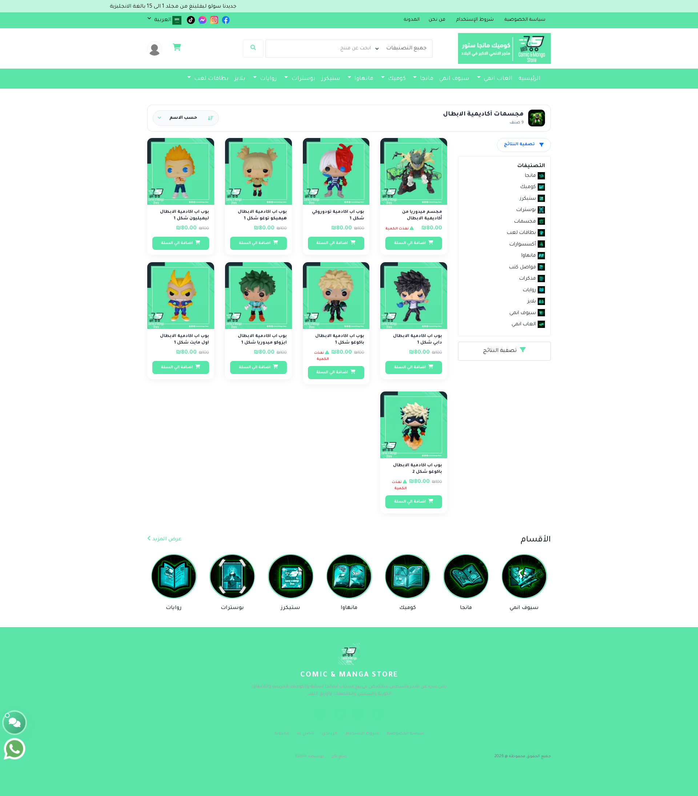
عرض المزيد (166, 540)
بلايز (239, 79)
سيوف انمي (454, 79)
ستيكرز (330, 79)
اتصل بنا (305, 733)
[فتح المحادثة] (14, 723)
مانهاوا (363, 79)
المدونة (412, 20)
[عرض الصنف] (394, 148)
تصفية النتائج (519, 144)
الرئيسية (529, 79)
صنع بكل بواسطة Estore (321, 756)
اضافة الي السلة (410, 243)
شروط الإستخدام (362, 733)
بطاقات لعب (211, 79)
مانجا (425, 79)
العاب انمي (497, 79)
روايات (267, 79)
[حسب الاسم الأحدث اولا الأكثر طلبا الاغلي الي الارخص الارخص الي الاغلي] (186, 118)
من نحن (329, 733)
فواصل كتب (412, 94)
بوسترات (303, 79)
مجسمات (527, 94)
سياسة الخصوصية (405, 733)
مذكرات (443, 94)
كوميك (396, 79)
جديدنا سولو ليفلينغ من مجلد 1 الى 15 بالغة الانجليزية (203, 7)
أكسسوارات (483, 94)
